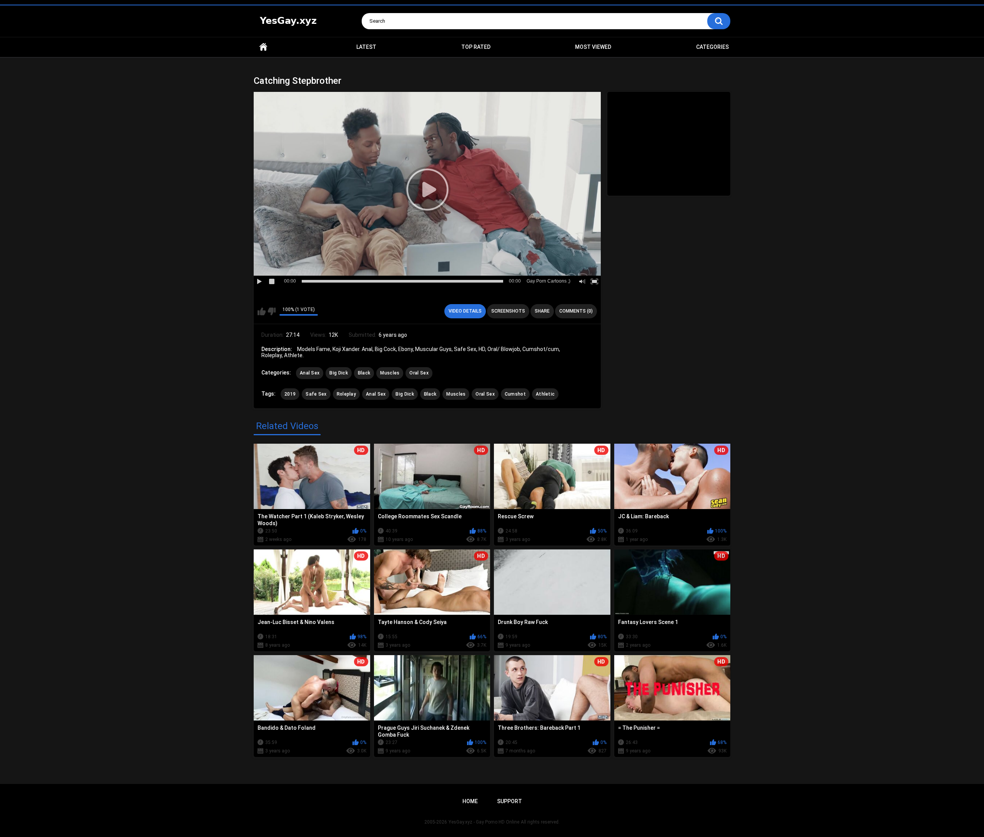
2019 (290, 394)
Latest (366, 47)
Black (364, 373)
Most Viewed (593, 47)
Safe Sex (316, 394)
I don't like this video (272, 311)
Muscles (389, 373)
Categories (712, 47)
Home (263, 47)
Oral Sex (418, 373)
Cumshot (515, 394)
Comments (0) (576, 311)
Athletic (545, 394)
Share (542, 311)
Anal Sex (309, 373)
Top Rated (475, 47)
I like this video (262, 311)
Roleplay (346, 394)
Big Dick (338, 373)
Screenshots (508, 311)
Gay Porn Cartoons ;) (548, 281)
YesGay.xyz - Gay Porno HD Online (484, 822)
